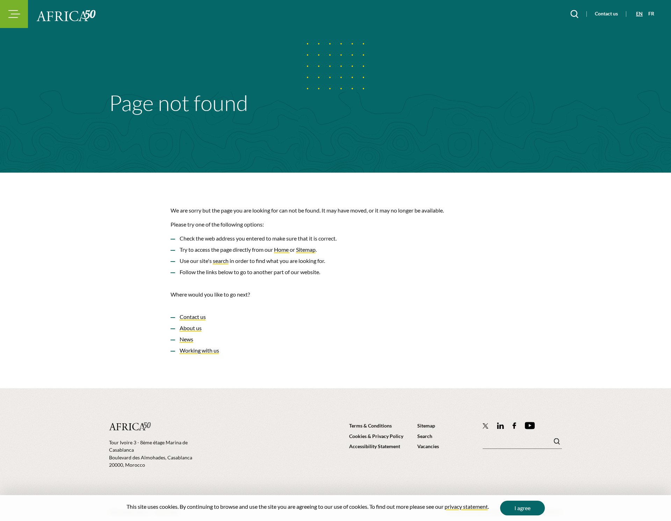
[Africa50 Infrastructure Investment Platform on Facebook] (514, 425)
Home (282, 249)
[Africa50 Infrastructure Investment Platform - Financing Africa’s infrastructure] (66, 15)
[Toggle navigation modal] (14, 14)
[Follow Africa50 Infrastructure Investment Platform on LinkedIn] (500, 425)
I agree (522, 508)
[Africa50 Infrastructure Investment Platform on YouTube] (530, 425)
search (221, 260)
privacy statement (466, 506)
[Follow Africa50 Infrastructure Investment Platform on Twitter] (486, 426)
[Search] (574, 14)
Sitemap (306, 249)
